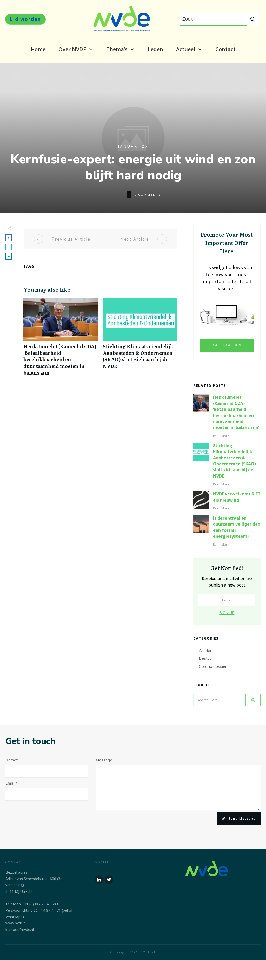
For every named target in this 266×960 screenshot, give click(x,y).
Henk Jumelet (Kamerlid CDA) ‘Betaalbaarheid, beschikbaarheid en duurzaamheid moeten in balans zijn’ (60, 339)
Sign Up (226, 612)
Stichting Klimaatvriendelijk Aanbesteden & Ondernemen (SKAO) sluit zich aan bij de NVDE (140, 339)
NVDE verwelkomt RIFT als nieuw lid (237, 497)
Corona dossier (213, 666)
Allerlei (205, 650)
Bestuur (206, 658)
